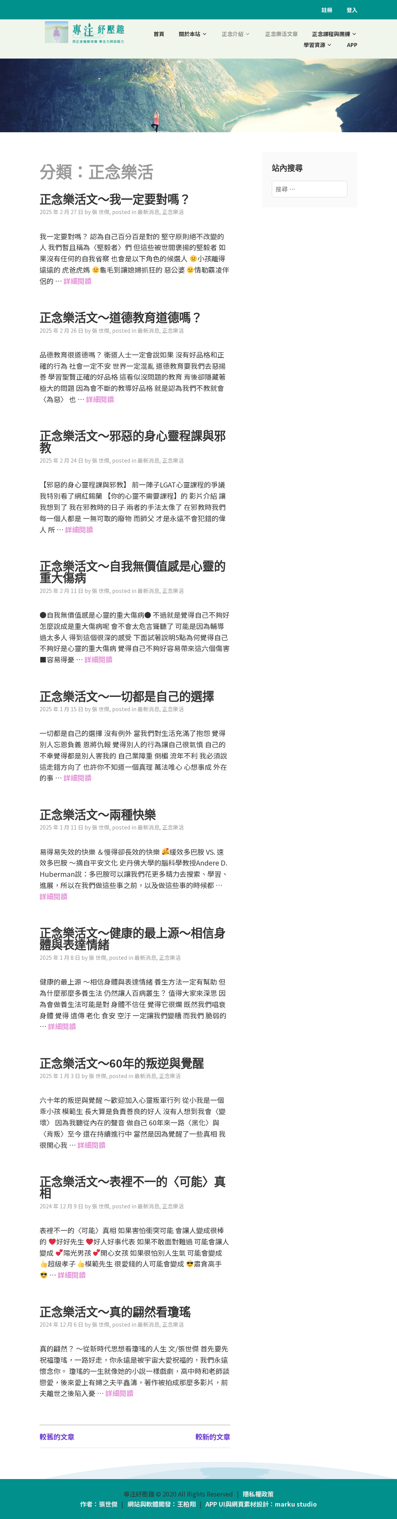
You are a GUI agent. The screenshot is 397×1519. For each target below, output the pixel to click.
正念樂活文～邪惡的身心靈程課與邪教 (133, 441)
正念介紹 (232, 34)
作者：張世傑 (98, 1504)
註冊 (326, 10)
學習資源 (314, 44)
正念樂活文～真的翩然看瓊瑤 (115, 1312)
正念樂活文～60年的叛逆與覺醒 (122, 1063)
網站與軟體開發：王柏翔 (162, 1504)
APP (352, 44)
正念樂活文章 (281, 34)
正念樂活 (173, 212)
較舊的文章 (57, 1436)
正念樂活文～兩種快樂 (98, 814)
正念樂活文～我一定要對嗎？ (115, 199)
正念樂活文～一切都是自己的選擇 (127, 696)
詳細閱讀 (77, 281)
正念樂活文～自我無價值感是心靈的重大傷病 (133, 572)
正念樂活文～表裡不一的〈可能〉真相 (133, 1187)
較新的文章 (212, 1436)
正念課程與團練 (331, 34)
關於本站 (189, 34)
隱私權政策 (258, 1493)
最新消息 (148, 212)
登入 (352, 10)
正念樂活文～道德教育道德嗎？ (121, 317)
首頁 (159, 34)
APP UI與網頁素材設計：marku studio (261, 1504)
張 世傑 (100, 212)
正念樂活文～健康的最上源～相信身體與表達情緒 (133, 938)
